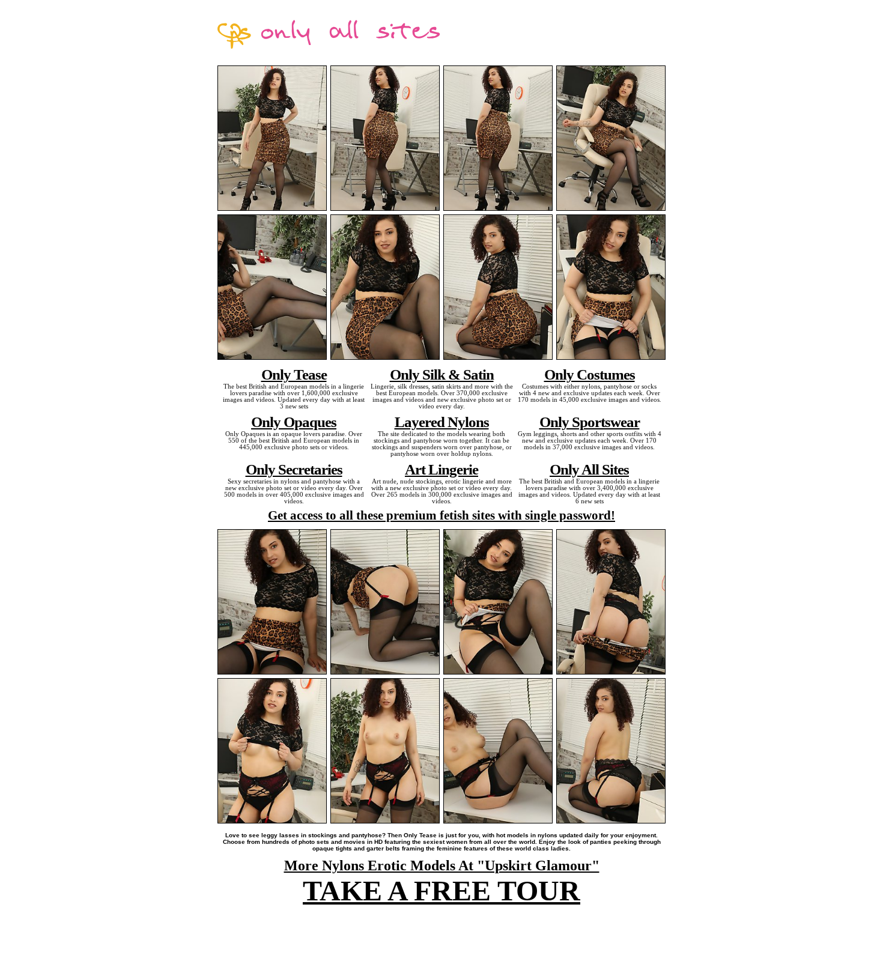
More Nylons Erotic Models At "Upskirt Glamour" (441, 865)
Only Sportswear (589, 421)
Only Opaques (293, 421)
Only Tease (294, 374)
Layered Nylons (442, 421)
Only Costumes (589, 374)
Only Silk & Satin (442, 374)
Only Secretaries (294, 469)
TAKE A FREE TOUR (441, 890)
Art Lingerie (441, 469)
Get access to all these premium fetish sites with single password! (441, 515)
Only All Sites (589, 469)
